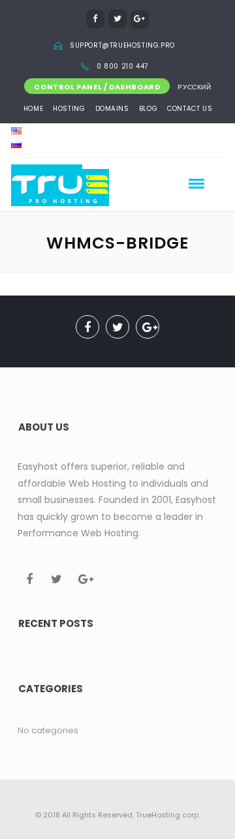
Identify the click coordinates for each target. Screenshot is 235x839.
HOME (33, 109)
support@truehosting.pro (122, 45)
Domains (112, 109)
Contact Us (189, 109)
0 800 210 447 (122, 66)
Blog (148, 109)
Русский (194, 87)
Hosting (69, 109)
